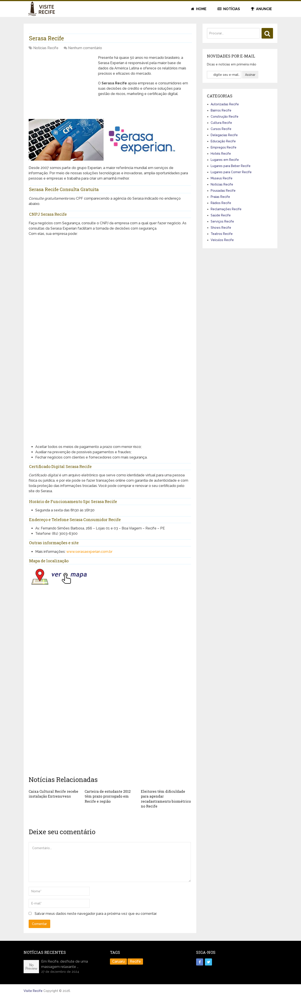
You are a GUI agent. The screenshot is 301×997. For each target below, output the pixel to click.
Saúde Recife (221, 215)
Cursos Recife (221, 129)
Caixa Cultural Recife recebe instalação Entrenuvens (53, 793)
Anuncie (263, 9)
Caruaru (118, 961)
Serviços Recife (222, 221)
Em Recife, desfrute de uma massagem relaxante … (64, 964)
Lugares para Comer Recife (231, 172)
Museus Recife (221, 178)
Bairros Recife (221, 110)
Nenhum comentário (85, 48)
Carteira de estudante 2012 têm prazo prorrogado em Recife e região (108, 796)
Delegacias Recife (224, 135)
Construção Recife (224, 116)
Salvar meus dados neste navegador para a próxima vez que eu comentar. (96, 914)
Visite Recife (33, 991)
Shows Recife (221, 227)
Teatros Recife (222, 234)
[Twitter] (208, 961)
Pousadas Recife (223, 190)
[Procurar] (267, 33)
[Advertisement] (62, 85)
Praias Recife (220, 197)
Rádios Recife (221, 203)
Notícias (231, 9)
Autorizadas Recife (225, 104)
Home (200, 9)
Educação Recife (223, 141)
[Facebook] (199, 961)
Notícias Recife (45, 48)
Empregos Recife (223, 147)
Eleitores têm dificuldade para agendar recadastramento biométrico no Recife (166, 798)
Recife (135, 961)
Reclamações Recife (226, 209)
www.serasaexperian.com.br (89, 552)
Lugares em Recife (225, 160)
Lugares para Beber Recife (231, 166)
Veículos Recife (222, 240)
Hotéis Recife (221, 153)
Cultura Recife (221, 122)
